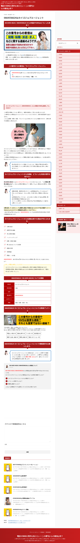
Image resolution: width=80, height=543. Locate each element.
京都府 (60, 134)
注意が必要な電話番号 (64, 211)
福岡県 (60, 179)
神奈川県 (61, 112)
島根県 (60, 154)
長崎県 (60, 186)
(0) (23, 55)
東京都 (60, 109)
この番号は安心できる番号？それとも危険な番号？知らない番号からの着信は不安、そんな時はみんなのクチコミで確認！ (40, 538)
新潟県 (60, 76)
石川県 (60, 89)
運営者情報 (48, 532)
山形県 (60, 70)
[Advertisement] (27, 92)
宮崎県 (60, 195)
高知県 (60, 173)
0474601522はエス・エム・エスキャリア (19, 520)
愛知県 (60, 99)
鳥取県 (60, 160)
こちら (40, 57)
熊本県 (60, 192)
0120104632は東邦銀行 (20, 487)
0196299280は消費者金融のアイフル (24, 498)
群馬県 (60, 128)
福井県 (60, 105)
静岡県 (60, 86)
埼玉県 (60, 118)
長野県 (60, 80)
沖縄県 (60, 202)
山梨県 (60, 83)
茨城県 (60, 121)
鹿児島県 (61, 198)
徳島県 (60, 166)
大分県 (60, 189)
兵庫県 (60, 144)
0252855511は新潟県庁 (20, 476)
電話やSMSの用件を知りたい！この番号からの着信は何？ (40, 536)
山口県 (60, 163)
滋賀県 (60, 131)
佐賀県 (60, 182)
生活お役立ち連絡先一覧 (64, 51)
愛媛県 (60, 176)
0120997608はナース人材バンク (17, 522)
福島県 (60, 73)
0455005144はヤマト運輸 (21, 509)
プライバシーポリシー (34, 532)
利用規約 (42, 532)
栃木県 (60, 125)
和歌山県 (61, 147)
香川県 (60, 170)
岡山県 (60, 150)
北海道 (60, 54)
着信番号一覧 (62, 205)
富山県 (60, 96)
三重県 (60, 102)
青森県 (60, 57)
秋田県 (60, 60)
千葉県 (60, 115)
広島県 (60, 157)
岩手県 (60, 64)
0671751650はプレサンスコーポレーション (25, 464)
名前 (6, 444)
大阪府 (60, 141)
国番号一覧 (61, 208)
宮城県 (60, 67)
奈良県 (60, 137)
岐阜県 (60, 93)
